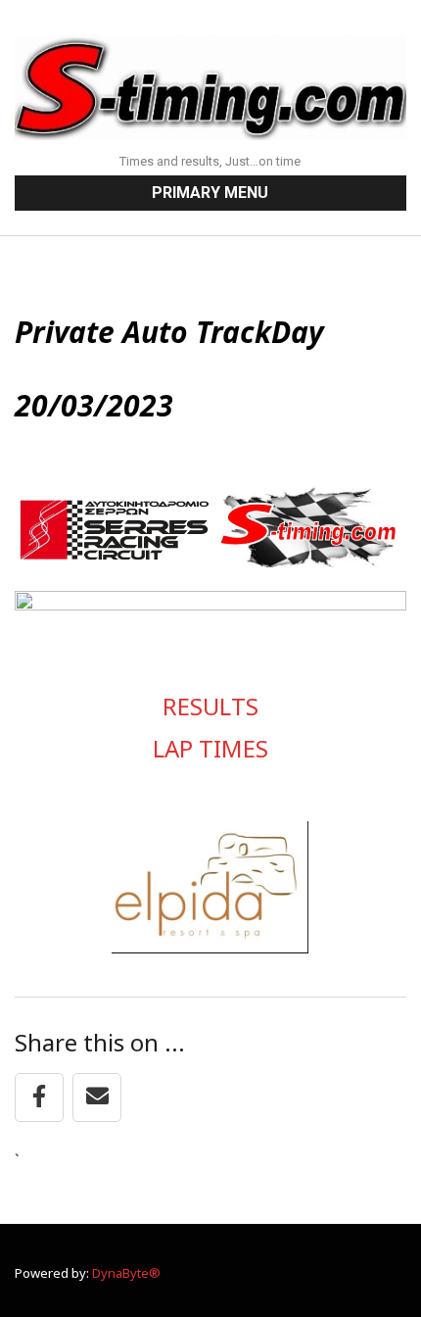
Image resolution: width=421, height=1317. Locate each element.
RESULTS (210, 706)
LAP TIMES (210, 748)
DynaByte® (126, 1273)
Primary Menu (210, 192)
